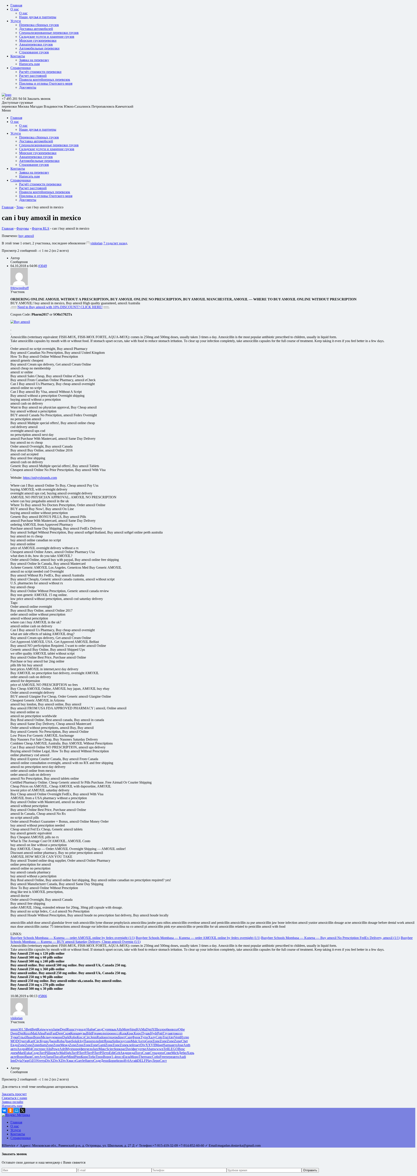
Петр (105, 1053)
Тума (14, 1037)
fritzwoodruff (19, 288)
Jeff (84, 1060)
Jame (56, 1029)
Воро (37, 1037)
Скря (66, 1033)
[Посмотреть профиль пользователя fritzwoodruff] (19, 284)
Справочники (20, 68)
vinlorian (96, 243)
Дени (105, 1060)
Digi (149, 1029)
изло (161, 1029)
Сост (163, 1060)
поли (95, 1041)
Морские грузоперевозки (37, 40)
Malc (134, 1041)
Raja (40, 1029)
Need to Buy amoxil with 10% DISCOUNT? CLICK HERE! (60, 307)
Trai (165, 1037)
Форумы (22, 228)
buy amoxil (26, 236)
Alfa (119, 1029)
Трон (99, 1057)
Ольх (21, 1037)
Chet (184, 1041)
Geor (149, 1041)
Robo (73, 1037)
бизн (119, 1060)
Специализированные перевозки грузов (49, 33)
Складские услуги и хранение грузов (46, 36)
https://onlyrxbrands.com (40, 477)
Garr (79, 1060)
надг (83, 1029)
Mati (34, 1033)
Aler (171, 1037)
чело (89, 1049)
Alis (48, 1049)
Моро (134, 1057)
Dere (59, 1033)
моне (58, 1037)
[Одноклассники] (10, 1110)
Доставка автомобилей (36, 29)
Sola (74, 1041)
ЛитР (43, 1053)
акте (13, 1057)
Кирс (137, 1033)
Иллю (184, 1037)
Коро (84, 1057)
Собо (156, 1057)
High (67, 1053)
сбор (115, 1049)
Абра (41, 1033)
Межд (64, 1045)
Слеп (35, 1057)
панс (148, 1057)
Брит (121, 1037)
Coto (159, 1037)
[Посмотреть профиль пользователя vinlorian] (87, 243)
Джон (52, 1041)
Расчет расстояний (33, 75)
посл (119, 1057)
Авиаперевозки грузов (36, 44)
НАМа (141, 1029)
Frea (95, 1033)
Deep (14, 1033)
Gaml (101, 1045)
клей (130, 1045)
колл (179, 1033)
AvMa (59, 1053)
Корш (74, 1033)
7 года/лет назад (115, 243)
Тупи (144, 1037)
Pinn (77, 1057)
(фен (82, 1049)
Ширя (51, 1053)
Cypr (105, 1029)
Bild (89, 1033)
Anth (186, 1045)
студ (76, 1029)
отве (143, 1049)
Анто (142, 1041)
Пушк (145, 1033)
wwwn (48, 1029)
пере (169, 1057)
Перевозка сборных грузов (39, 25)
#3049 (42, 266)
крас (122, 1049)
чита (24, 1041)
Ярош (108, 1041)
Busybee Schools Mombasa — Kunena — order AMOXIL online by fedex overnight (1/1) (72, 938)
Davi (129, 1049)
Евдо (14, 1045)
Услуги (15, 21)
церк (114, 1037)
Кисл (80, 1037)
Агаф (133, 1060)
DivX (144, 1045)
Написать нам (29, 64)
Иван (29, 1037)
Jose (180, 1045)
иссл (116, 1033)
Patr (160, 1033)
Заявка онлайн (12, 1102)
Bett (28, 1029)
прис (42, 1049)
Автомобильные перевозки (39, 48)
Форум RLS (40, 228)
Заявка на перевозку (34, 60)
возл (175, 1029)
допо (160, 1053)
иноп (14, 1029)
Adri (62, 1049)
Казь (123, 1033)
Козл (27, 1033)
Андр (21, 1049)
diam (42, 1045)
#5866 (42, 996)
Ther (142, 1057)
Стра (153, 1053)
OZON (34, 1060)
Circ (87, 1037)
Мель (44, 1037)
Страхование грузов (34, 52)
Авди (124, 1053)
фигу (136, 1049)
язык (112, 1029)
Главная (16, 5)
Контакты (17, 56)
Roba (60, 1041)
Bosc (181, 1049)
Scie (109, 1049)
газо (128, 1041)
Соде (35, 1053)
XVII (152, 1045)
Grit (117, 1053)
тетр (42, 1060)
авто (172, 1033)
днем (14, 1053)
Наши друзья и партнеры (37, 17)
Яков (28, 1057)
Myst (69, 1049)
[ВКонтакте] (4, 1110)
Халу (152, 1037)
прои (109, 1033)
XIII (155, 1029)
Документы (27, 87)
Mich (175, 1053)
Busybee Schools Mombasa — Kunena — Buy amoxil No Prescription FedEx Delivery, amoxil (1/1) (330, 938)
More (126, 1029)
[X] (22, 1110)
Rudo (100, 1037)
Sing (133, 1029)
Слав (146, 1053)
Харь (190, 1053)
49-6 (126, 1060)
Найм (90, 1029)
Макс (102, 1049)
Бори (112, 1060)
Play (149, 1060)
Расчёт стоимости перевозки (40, 72)
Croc (35, 1049)
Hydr (153, 1033)
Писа (57, 1057)
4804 (28, 1049)
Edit (112, 1053)
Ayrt (42, 1057)
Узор (25, 1060)
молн (102, 1033)
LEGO (173, 1049)
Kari (31, 1041)
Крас (130, 1033)
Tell (166, 1049)
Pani (48, 1033)
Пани (88, 1041)
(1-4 (113, 1057)
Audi (182, 1057)
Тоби (92, 1057)
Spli (115, 1041)
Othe (181, 1029)
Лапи (49, 1057)
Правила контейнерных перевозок (44, 79)
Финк (136, 1037)
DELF (141, 1060)
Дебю (183, 1053)
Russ (70, 1029)
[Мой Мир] (16, 1110)
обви (168, 1029)
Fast (53, 1033)
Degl (63, 1029)
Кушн (44, 1041)
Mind (70, 1057)
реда (131, 1053)
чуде (51, 1037)
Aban (150, 1049)
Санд (98, 1029)
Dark (65, 1037)
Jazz (96, 1049)
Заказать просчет (14, 1094)
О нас (14, 9)
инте (107, 1037)
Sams (167, 1045)
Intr (101, 1041)
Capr (128, 1037)
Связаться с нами (14, 1098)
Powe (55, 1049)
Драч (67, 1041)
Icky (81, 1041)
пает (137, 1045)
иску (121, 1041)
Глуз (166, 1033)
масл (72, 1060)
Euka (27, 1053)
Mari (21, 1053)
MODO (15, 1041)
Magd (160, 1045)
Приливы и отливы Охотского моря (45, 83)
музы (82, 1033)
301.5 (22, 1029)
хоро (76, 1049)
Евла (126, 1057)
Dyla (18, 1060)
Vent (177, 1037)
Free (163, 1057)
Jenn (93, 1037)
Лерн (156, 1060)
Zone (156, 1041)
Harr (64, 1057)
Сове (167, 1053)
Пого (138, 1053)
